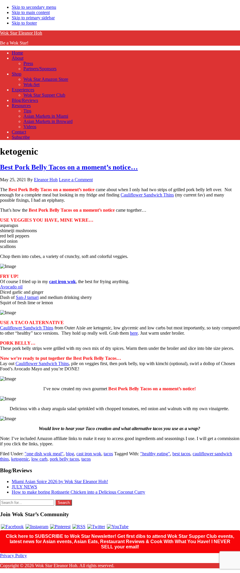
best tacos (181, 453)
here (134, 333)
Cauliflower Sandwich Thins (147, 194)
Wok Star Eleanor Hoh (21, 32)
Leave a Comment (76, 179)
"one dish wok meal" (44, 453)
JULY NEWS (24, 486)
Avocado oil (11, 286)
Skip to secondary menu (34, 7)
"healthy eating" (155, 453)
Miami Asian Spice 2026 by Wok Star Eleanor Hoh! (60, 481)
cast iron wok (62, 281)
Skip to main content (31, 12)
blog (70, 453)
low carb (39, 458)
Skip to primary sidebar (33, 17)
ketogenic (20, 458)
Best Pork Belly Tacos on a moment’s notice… (69, 167)
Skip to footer (24, 22)
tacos (108, 453)
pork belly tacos (64, 458)
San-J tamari (27, 297)
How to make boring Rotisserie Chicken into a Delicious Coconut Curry (78, 492)
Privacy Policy (13, 555)
